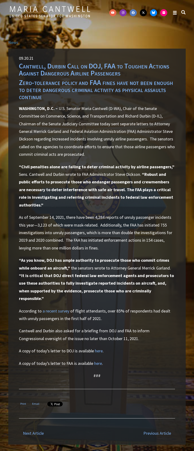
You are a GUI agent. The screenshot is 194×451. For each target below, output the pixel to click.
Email (35, 403)
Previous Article (157, 433)
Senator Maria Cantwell (49, 11)
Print (23, 403)
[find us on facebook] (133, 12)
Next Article (33, 433)
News (13, 42)
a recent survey (56, 311)
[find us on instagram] (123, 12)
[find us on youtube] (112, 12)
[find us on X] (143, 12)
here (99, 351)
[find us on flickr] (163, 12)
